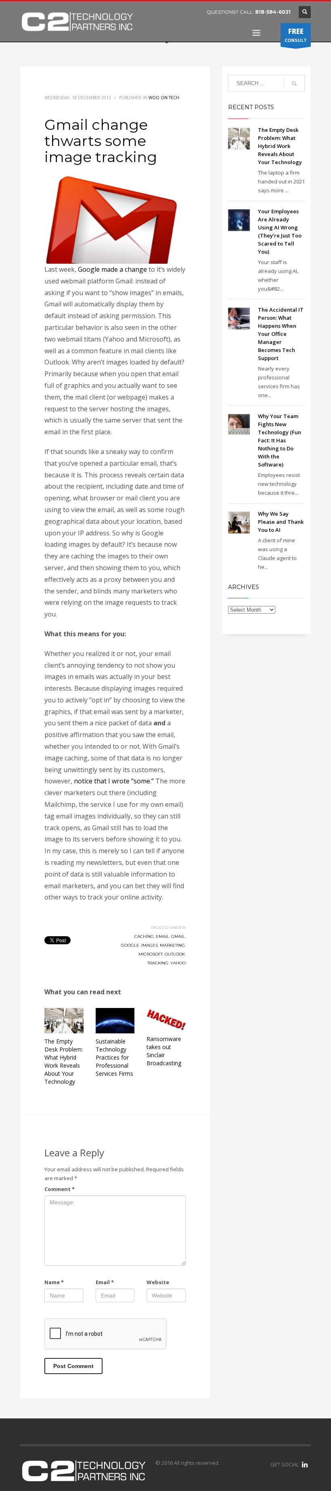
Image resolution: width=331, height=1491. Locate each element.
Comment (59, 1189)
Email (105, 1282)
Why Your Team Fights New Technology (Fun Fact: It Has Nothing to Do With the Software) (279, 440)
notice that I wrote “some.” (114, 781)
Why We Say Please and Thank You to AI (281, 521)
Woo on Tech (164, 97)
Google (130, 945)
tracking (157, 963)
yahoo (178, 963)
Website (158, 1282)
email (162, 936)
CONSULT (296, 35)
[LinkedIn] (305, 1464)
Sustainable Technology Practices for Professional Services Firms (114, 1057)
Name (54, 1282)
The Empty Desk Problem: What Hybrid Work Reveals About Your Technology (63, 1061)
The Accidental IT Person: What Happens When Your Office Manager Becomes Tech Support (281, 334)
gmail (178, 936)
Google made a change (112, 269)
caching (144, 936)
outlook (175, 954)
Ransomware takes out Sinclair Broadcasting (164, 1051)
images (149, 945)
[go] (294, 83)
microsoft (150, 954)
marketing (172, 945)
